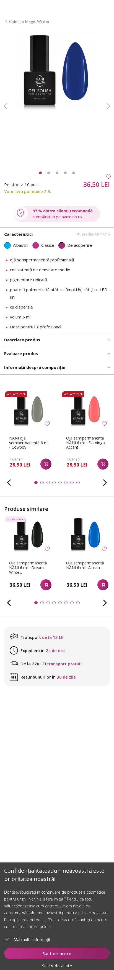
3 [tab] (57, 173)
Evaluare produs (21, 353)
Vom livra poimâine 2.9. (27, 191)
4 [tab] (65, 173)
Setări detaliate (57, 965)
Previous (5, 106)
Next (108, 106)
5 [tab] (73, 173)
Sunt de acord (57, 953)
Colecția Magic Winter (29, 21)
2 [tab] (48, 173)
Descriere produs (22, 339)
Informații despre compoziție (34, 367)
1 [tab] (40, 173)
